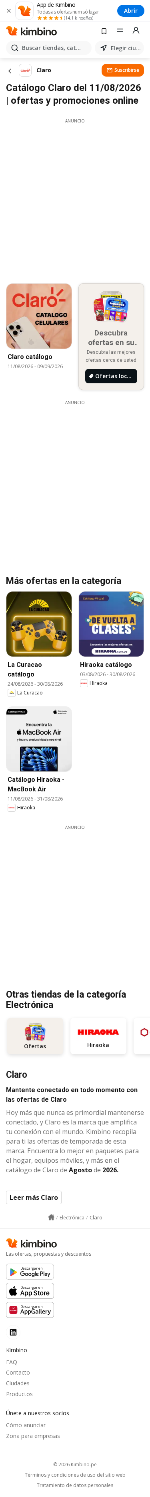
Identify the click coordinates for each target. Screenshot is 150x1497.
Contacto (18, 1372)
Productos (19, 1394)
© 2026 (75, 1464)
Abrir (131, 10)
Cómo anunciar (26, 1425)
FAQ (11, 1362)
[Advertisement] (75, 199)
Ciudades (18, 1383)
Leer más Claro (34, 1197)
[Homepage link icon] (51, 1217)
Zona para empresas (33, 1436)
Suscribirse (126, 70)
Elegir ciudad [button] (126, 48)
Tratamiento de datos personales (75, 1485)
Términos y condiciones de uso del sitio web (75, 1475)
